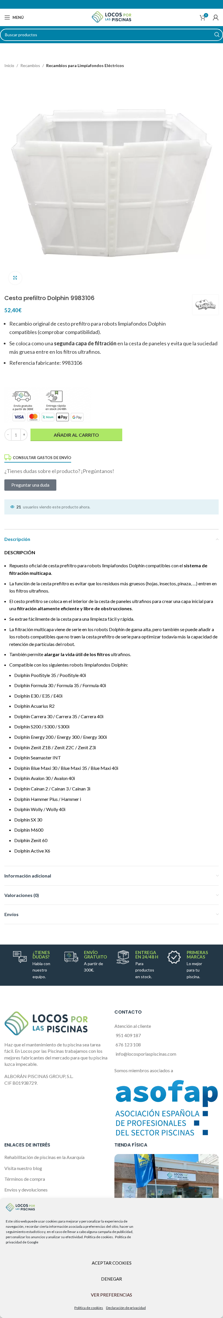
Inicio (9, 65)
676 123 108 (128, 1044)
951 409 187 (128, 1035)
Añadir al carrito (76, 435)
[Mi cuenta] (216, 17)
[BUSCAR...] (217, 35)
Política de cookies (88, 1308)
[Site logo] (111, 17)
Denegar (111, 1278)
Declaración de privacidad (126, 1308)
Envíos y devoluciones (26, 1189)
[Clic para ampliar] (15, 278)
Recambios (30, 65)
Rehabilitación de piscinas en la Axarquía (44, 1157)
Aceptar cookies (112, 1262)
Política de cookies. (99, 1237)
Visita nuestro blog (23, 1168)
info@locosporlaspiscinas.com (146, 1054)
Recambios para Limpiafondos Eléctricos (85, 65)
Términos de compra (24, 1179)
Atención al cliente (132, 1026)
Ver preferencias (111, 1294)
